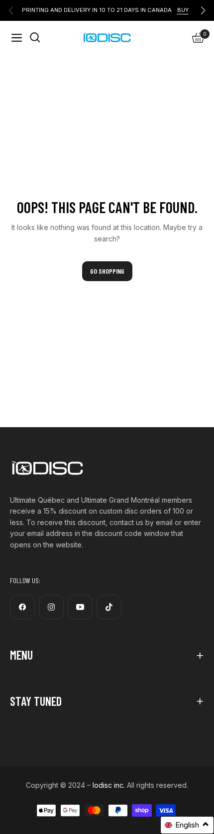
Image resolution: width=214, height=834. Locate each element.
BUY (183, 9)
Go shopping (107, 271)
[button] (187, 825)
